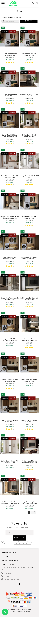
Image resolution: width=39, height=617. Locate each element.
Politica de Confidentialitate (22, 544)
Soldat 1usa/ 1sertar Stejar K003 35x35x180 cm (9, 217)
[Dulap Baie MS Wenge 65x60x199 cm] (9, 365)
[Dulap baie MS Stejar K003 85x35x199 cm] (9, 324)
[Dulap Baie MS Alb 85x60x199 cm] (9, 79)
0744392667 (8, 573)
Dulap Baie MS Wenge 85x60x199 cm (10, 421)
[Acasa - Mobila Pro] (14, 3)
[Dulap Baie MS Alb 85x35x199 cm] (29, 202)
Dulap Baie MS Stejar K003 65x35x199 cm (10, 258)
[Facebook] (19, 584)
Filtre (29, 21)
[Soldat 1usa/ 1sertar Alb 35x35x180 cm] (9, 161)
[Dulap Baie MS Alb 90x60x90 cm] (29, 120)
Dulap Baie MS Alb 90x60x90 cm (29, 136)
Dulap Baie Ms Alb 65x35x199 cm (29, 54)
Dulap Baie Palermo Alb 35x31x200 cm (9, 462)
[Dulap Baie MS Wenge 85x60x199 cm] (9, 405)
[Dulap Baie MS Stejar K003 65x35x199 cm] (9, 242)
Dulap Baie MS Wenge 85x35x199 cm (29, 380)
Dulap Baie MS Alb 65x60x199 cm (10, 54)
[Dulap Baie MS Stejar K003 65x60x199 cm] (9, 120)
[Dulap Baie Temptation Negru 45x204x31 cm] (29, 487)
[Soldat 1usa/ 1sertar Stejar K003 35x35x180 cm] (9, 202)
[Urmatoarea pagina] (34, 512)
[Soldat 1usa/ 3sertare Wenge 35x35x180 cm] (29, 324)
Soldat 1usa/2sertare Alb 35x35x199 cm (10, 299)
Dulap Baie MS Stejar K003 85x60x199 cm (29, 258)
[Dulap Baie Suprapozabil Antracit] (29, 79)
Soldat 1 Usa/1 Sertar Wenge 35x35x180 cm (29, 462)
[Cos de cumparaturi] (36, 3)
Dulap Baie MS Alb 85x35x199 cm (29, 217)
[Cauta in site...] (33, 3)
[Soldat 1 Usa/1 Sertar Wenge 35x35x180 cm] (29, 446)
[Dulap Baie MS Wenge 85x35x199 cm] (29, 365)
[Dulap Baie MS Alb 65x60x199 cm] (9, 39)
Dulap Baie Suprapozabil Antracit (29, 95)
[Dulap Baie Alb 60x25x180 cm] (29, 161)
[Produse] (3, 4)
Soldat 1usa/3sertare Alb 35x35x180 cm (29, 299)
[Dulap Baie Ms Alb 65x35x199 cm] (29, 39)
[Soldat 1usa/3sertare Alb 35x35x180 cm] (29, 283)
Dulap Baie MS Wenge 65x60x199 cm (10, 380)
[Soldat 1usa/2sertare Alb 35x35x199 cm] (9, 283)
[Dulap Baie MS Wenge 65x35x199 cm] (29, 405)
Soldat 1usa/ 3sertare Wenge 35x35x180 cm (29, 339)
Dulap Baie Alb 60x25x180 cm (29, 176)
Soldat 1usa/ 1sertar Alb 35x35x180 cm (9, 176)
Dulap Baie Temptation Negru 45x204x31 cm (29, 502)
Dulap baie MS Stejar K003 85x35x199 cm (10, 339)
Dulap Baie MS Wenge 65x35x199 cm (29, 421)
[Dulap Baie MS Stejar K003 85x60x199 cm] (29, 242)
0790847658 (8, 576)
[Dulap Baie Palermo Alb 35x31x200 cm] (9, 446)
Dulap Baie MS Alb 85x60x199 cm (10, 95)
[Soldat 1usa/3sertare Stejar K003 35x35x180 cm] (9, 487)
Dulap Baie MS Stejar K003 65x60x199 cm (10, 136)
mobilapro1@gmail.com (11, 579)
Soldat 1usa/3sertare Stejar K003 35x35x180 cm (9, 502)
